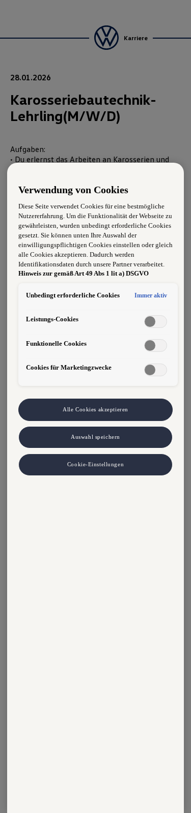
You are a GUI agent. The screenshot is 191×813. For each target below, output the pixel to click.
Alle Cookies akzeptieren (95, 409)
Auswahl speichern (95, 437)
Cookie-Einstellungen (95, 464)
